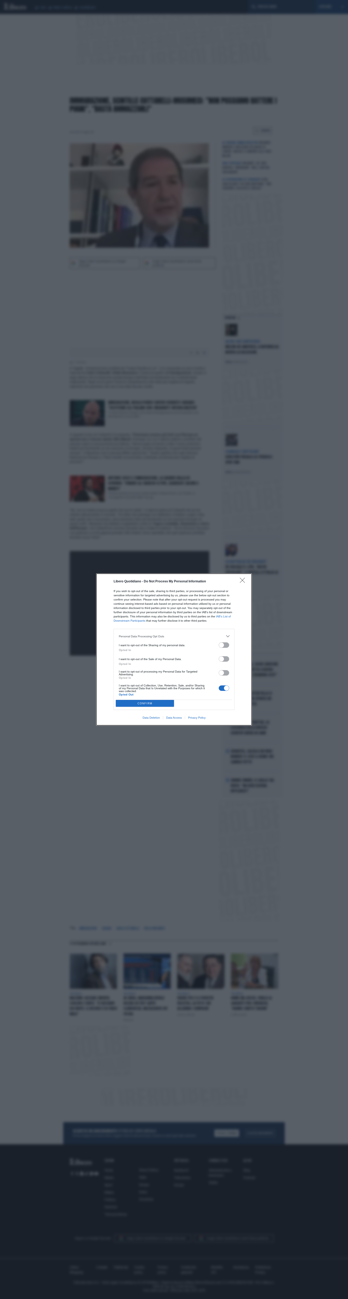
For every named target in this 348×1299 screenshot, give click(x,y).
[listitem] (174, 636)
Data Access (174, 717)
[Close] (244, 581)
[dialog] (174, 649)
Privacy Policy (197, 717)
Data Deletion (151, 717)
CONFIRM (145, 703)
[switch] (224, 645)
